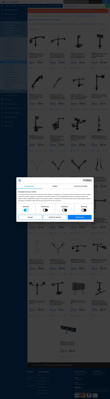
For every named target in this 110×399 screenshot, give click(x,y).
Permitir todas (79, 217)
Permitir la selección (55, 217)
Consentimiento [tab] (29, 186)
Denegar (30, 217)
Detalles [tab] (55, 186)
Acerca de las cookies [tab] (80, 186)
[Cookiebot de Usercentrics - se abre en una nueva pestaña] (84, 180)
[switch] (45, 210)
